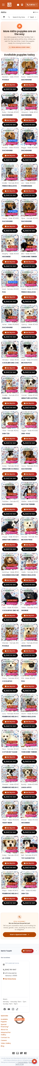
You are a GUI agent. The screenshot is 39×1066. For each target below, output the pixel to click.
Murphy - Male (11, 254)
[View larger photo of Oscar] (16, 201)
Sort (32, 17)
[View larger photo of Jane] (35, 626)
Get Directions (10, 979)
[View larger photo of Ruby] (16, 95)
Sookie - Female (12, 395)
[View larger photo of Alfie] (35, 873)
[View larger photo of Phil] (35, 661)
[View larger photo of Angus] (16, 520)
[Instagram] (13, 1009)
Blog (2, 1046)
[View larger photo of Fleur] (16, 732)
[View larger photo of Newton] (16, 60)
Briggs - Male (29, 147)
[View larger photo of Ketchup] (16, 555)
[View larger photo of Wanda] (16, 626)
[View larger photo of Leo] (35, 166)
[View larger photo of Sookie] (16, 378)
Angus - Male (10, 537)
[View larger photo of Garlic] (35, 555)
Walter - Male (30, 501)
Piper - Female (30, 218)
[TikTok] (17, 1009)
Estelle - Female (11, 183)
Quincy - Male (30, 324)
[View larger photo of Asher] (16, 307)
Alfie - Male (28, 890)
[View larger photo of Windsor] (16, 343)
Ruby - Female (11, 112)
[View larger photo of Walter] (35, 484)
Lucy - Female (10, 713)
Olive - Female (11, 430)
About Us (4, 1030)
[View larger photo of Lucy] (16, 696)
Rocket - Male (11, 147)
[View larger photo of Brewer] (35, 803)
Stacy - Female (11, 678)
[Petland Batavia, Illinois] (9, 4)
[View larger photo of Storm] (35, 696)
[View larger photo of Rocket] (16, 130)
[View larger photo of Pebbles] (16, 484)
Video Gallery (6, 1043)
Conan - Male (29, 395)
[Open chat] (34, 1061)
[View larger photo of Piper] (35, 201)
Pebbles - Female (12, 501)
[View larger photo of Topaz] (35, 732)
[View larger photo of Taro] (16, 590)
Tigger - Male (29, 430)
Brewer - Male (29, 820)
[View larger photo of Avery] (16, 449)
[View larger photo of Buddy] (35, 767)
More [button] (36, 12)
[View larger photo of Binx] (35, 237)
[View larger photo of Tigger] (35, 413)
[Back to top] (36, 951)
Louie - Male (29, 360)
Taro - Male (10, 607)
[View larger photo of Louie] (35, 343)
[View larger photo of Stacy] (16, 661)
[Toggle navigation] (3, 5)
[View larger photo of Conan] (35, 378)
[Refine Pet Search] (4, 17)
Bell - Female (29, 855)
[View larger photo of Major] (16, 873)
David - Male (29, 289)
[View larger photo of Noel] (16, 272)
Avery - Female (11, 466)
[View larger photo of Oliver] (16, 803)
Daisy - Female (11, 855)
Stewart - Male (11, 784)
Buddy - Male (29, 784)
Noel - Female (10, 289)
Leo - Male (28, 183)
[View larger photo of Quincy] (35, 307)
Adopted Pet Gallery (6, 1033)
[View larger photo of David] (35, 272)
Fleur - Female (10, 749)
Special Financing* (5, 1025)
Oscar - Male (10, 218)
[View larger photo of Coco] (35, 449)
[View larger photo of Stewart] (16, 767)
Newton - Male (11, 77)
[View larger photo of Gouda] (35, 520)
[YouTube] (9, 1009)
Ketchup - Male (11, 572)
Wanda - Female (12, 643)
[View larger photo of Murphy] (16, 237)
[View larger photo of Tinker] (35, 590)
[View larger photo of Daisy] (16, 838)
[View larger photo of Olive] (16, 413)
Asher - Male (10, 324)
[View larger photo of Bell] (35, 838)
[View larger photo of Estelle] (16, 166)
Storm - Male (29, 713)
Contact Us (5, 1037)
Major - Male (10, 890)
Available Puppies (4, 1020)
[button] (8, 59)
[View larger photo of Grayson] (35, 95)
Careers (4, 1040)
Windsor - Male (11, 360)
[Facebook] (4, 1009)
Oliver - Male (10, 820)
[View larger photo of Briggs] (35, 130)
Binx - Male (28, 254)
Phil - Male (28, 678)
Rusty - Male (29, 77)
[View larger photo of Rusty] (35, 60)
